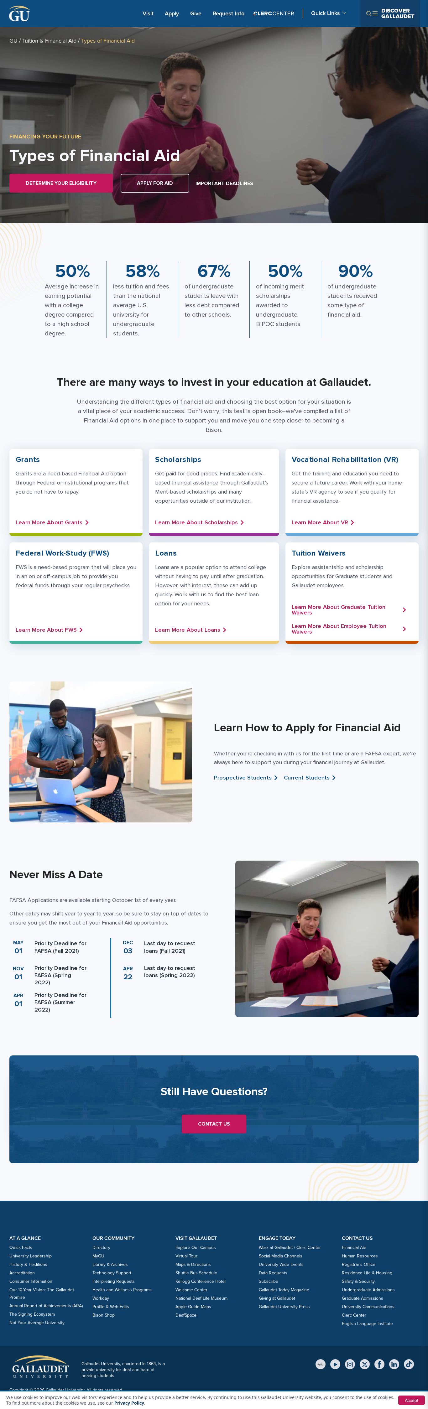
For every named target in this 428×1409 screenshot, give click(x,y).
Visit (148, 13)
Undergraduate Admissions (368, 1290)
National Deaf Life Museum (201, 1298)
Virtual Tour (186, 1256)
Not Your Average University (37, 1322)
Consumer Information (30, 1281)
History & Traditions (28, 1264)
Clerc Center (354, 1315)
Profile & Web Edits (110, 1306)
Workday (100, 1298)
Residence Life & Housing (367, 1273)
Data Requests (273, 1273)
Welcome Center (191, 1290)
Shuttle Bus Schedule (196, 1273)
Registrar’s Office (358, 1264)
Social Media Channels (280, 1256)
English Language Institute (367, 1323)
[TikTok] (409, 1364)
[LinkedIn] (394, 1364)
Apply (172, 13)
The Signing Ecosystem (32, 1314)
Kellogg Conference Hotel (200, 1281)
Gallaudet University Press (284, 1306)
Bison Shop (103, 1315)
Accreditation (22, 1273)
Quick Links (325, 13)
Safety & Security (358, 1281)
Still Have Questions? (214, 1092)
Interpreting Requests (113, 1281)
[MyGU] (321, 1364)
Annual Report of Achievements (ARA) (46, 1306)
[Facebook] (379, 1364)
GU (13, 41)
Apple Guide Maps (193, 1306)
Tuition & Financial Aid (49, 41)
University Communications (368, 1306)
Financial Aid (354, 1247)
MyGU (98, 1256)
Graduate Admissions (362, 1298)
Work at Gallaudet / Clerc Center (290, 1247)
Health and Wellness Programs (122, 1290)
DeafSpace (185, 1315)
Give (195, 13)
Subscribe (268, 1281)
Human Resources (360, 1256)
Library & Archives (110, 1264)
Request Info (228, 13)
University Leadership (30, 1256)
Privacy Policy (129, 1403)
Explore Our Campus (195, 1247)
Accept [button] (411, 1400)
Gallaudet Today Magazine (284, 1290)
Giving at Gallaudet (277, 1298)
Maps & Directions (193, 1264)
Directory (101, 1247)
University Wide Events (281, 1264)
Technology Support (111, 1273)
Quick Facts (20, 1247)
